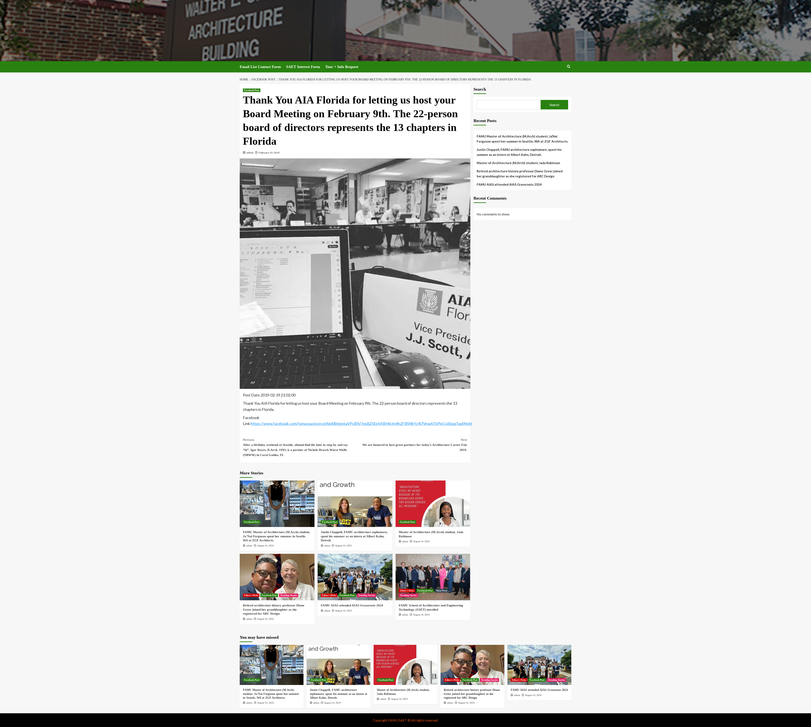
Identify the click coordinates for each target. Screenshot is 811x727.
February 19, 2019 (269, 152)
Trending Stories (288, 595)
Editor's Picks (251, 595)
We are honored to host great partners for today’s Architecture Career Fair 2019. (414, 445)
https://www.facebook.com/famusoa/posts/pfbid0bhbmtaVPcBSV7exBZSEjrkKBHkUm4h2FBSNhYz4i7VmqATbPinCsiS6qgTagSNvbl (361, 423)
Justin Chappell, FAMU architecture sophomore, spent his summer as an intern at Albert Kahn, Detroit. (354, 536)
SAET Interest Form (303, 67)
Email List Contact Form (260, 67)
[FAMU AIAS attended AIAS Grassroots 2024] (355, 577)
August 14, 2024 (265, 545)
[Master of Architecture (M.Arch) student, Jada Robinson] (433, 504)
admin (250, 152)
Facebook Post (251, 90)
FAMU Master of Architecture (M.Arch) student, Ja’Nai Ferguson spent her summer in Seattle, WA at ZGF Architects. (276, 536)
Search (480, 89)
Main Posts (441, 590)
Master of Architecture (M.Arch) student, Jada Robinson (518, 163)
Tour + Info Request (341, 67)
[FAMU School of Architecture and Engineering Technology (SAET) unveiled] (433, 577)
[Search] (568, 66)
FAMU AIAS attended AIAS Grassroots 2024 (352, 605)
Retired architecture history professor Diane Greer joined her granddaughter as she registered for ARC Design (273, 609)
